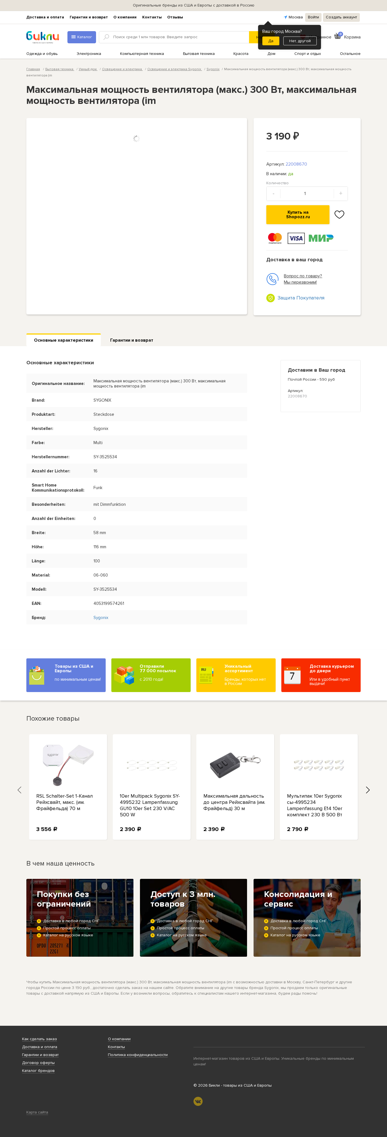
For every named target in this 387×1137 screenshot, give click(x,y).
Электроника (89, 53)
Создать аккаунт (341, 17)
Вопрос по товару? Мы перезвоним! (303, 279)
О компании (125, 17)
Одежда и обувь (42, 53)
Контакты (152, 17)
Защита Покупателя (301, 298)
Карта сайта (37, 1112)
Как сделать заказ (39, 1039)
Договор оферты (38, 1062)
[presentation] (19, 789)
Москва (296, 17)
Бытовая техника (199, 53)
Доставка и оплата (45, 17)
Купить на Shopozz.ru (298, 214)
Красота (240, 53)
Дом (271, 53)
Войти (313, 17)
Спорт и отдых (307, 53)
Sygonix (213, 69)
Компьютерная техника (142, 53)
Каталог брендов (38, 1070)
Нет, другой (300, 40)
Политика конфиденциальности (138, 1054)
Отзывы (175, 17)
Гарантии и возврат (89, 17)
